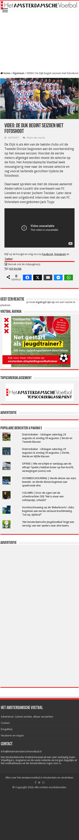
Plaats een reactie (36, 137)
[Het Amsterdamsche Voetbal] (39, 5)
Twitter (8, 258)
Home (6, 73)
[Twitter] (39, 782)
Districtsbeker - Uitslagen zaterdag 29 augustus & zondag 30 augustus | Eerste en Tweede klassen (47, 438)
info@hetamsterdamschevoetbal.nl (21, 751)
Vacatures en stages (12, 735)
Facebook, (48, 254)
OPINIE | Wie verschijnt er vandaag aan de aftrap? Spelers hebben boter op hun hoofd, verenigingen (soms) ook (48, 467)
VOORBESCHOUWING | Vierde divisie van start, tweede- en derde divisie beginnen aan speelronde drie (49, 482)
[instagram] (43, 782)
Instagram (60, 254)
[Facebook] (35, 782)
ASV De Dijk (15, 268)
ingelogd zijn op (45, 302)
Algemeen (18, 73)
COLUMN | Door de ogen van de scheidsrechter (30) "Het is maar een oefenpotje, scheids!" (43, 496)
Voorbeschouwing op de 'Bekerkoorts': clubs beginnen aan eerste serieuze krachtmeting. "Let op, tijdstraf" (48, 511)
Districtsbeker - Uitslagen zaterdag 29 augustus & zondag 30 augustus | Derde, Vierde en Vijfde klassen (46, 453)
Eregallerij (6, 729)
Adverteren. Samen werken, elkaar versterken (27, 716)
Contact (5, 722)
